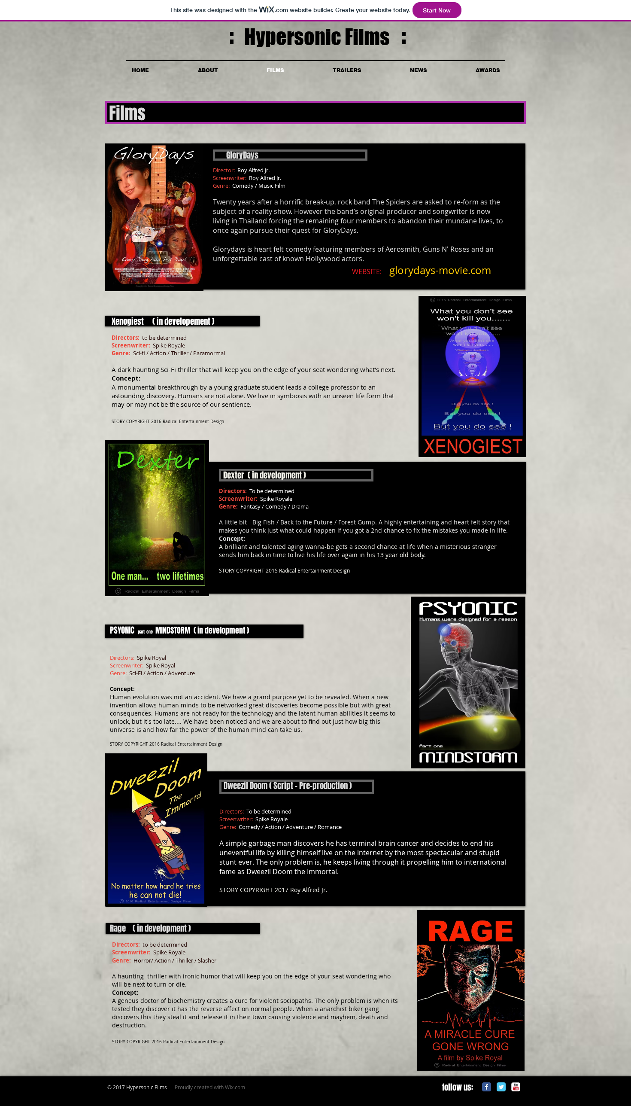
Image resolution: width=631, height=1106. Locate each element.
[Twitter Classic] (501, 1086)
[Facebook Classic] (486, 1086)
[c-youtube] (515, 1086)
